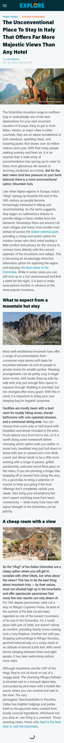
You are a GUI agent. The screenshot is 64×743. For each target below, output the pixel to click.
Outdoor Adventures (33, 17)
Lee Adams (12, 59)
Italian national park (44, 232)
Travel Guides (10, 17)
